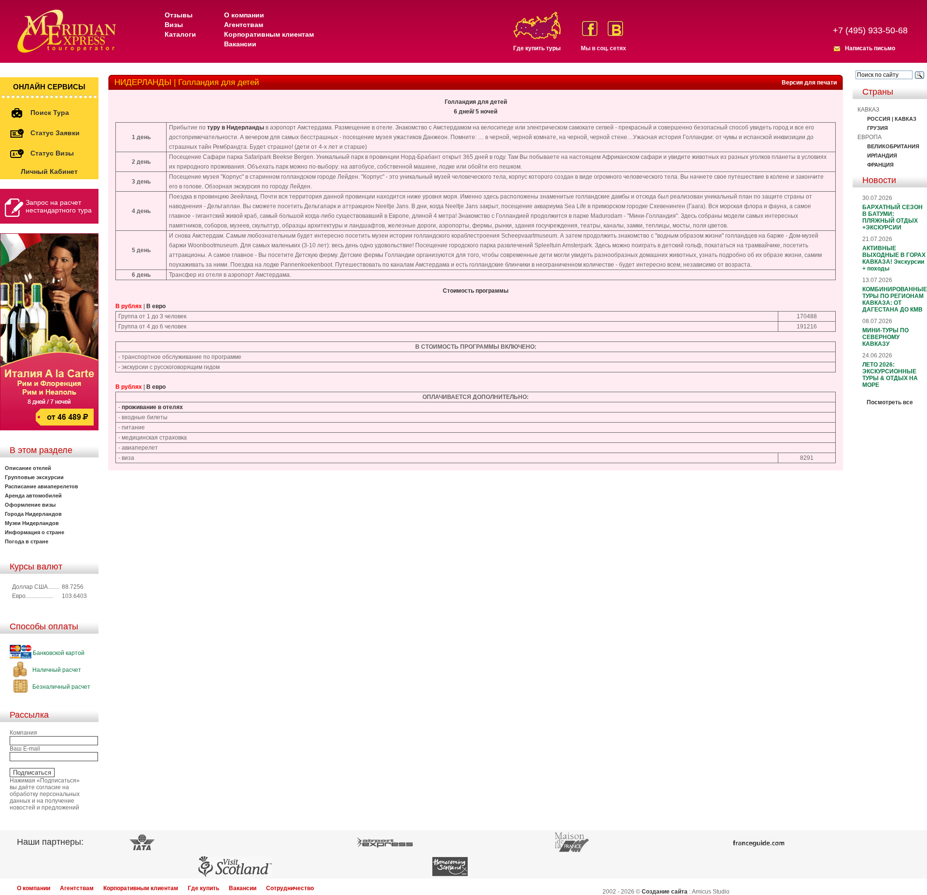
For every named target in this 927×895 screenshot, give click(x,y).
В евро (156, 306)
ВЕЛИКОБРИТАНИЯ (893, 146)
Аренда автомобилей (33, 495)
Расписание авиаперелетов (41, 486)
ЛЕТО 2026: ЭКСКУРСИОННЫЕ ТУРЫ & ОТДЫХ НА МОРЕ (890, 374)
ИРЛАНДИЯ (882, 155)
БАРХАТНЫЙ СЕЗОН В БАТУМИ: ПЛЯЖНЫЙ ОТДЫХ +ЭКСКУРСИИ (892, 217)
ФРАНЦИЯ (880, 165)
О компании (244, 15)
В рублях (128, 306)
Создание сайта (665, 891)
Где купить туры (537, 48)
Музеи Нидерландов (32, 523)
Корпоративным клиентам (269, 34)
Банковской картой (57, 653)
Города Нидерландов (33, 514)
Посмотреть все (890, 402)
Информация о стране (34, 532)
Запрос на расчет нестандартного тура (59, 206)
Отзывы (179, 15)
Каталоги (180, 34)
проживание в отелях (152, 407)
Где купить (203, 888)
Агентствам (243, 24)
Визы (174, 24)
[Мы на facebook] (590, 28)
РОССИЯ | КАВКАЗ (891, 119)
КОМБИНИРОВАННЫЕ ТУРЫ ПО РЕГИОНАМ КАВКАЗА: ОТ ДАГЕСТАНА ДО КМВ (894, 299)
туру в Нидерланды (235, 127)
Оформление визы (30, 505)
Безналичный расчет (60, 686)
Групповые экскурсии (34, 477)
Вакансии (240, 44)
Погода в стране (26, 541)
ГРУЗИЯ (877, 128)
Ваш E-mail (25, 748)
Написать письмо (870, 48)
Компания (23, 732)
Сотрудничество (290, 888)
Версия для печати (809, 82)
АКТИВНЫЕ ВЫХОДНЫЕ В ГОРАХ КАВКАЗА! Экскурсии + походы (894, 258)
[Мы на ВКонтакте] (615, 28)
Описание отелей (28, 468)
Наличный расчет (56, 670)
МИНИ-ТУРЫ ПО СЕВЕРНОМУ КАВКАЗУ (885, 337)
